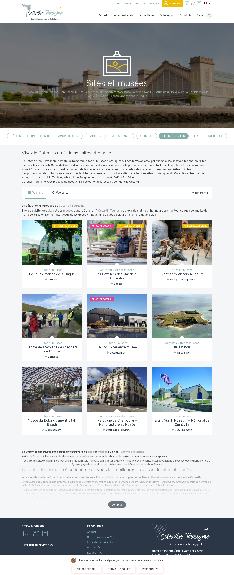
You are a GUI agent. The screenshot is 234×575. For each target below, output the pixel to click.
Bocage (118, 283)
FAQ (137, 3)
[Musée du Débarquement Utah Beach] (52, 389)
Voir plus (117, 504)
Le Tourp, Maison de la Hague (52, 274)
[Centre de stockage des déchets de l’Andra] (52, 315)
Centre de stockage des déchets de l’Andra (52, 349)
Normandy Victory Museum (182, 274)
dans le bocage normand (47, 493)
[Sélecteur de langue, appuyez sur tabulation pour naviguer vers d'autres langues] (207, 3)
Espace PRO (175, 3)
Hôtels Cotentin (23, 136)
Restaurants (121, 136)
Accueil (92, 532)
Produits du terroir (209, 136)
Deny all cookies (119, 569)
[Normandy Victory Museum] (182, 242)
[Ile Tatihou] (182, 315)
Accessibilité (124, 3)
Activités (146, 136)
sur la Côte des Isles (38, 497)
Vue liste (37, 192)
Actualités (93, 547)
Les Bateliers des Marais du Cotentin (117, 276)
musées (68, 210)
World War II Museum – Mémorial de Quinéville (182, 422)
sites (51, 210)
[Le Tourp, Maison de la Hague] (52, 242)
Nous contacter (151, 3)
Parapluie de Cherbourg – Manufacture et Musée (117, 422)
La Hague (53, 279)
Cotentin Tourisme (43, 12)
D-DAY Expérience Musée (117, 347)
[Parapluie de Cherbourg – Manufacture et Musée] (117, 389)
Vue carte (61, 192)
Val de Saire (183, 352)
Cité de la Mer (148, 493)
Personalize (150, 569)
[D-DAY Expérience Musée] (117, 315)
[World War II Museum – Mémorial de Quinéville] (182, 389)
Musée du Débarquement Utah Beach (52, 422)
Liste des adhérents (100, 542)
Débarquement (188, 279)
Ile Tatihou (182, 347)
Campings (95, 136)
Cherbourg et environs (118, 430)
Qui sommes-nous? (99, 537)
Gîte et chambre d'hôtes (61, 136)
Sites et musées (174, 136)
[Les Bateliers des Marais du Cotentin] (117, 242)
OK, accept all (86, 569)
